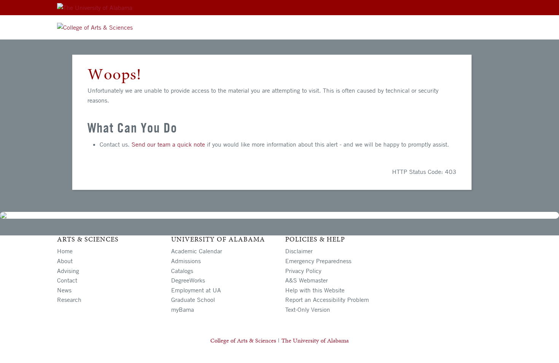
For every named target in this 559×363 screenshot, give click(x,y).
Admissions (186, 261)
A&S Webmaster (306, 280)
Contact (67, 280)
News (64, 290)
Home (65, 251)
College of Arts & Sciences (243, 340)
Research (69, 299)
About (65, 261)
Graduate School (193, 299)
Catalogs (182, 271)
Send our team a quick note (168, 144)
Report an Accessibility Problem (327, 299)
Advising (68, 271)
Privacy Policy (303, 271)
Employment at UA (196, 290)
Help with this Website (315, 290)
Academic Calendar (196, 251)
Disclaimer (299, 251)
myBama (182, 309)
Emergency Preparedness (318, 261)
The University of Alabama (315, 340)
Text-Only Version (307, 309)
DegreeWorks (188, 280)
